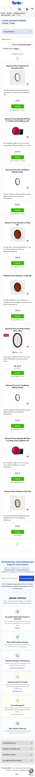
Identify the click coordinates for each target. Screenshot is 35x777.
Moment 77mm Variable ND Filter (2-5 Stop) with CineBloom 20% (17, 120)
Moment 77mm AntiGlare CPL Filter (17, 491)
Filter (13, 15)
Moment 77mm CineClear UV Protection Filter (17, 67)
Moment (9, 13)
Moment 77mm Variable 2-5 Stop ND (17, 275)
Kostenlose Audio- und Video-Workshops (17, 570)
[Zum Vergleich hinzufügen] (28, 84)
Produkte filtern (9, 32)
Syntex (3, 13)
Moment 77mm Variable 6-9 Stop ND (17, 224)
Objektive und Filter (19, 13)
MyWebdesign (24, 770)
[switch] (31, 774)
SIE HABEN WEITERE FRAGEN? (12, 761)
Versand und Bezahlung (11, 749)
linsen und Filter (5, 15)
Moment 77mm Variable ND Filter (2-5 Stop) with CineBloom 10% (17, 439)
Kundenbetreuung (9, 743)
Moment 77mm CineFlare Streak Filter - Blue (17, 329)
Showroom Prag (9, 755)
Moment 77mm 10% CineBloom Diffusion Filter (17, 386)
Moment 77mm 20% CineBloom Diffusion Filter (17, 171)
